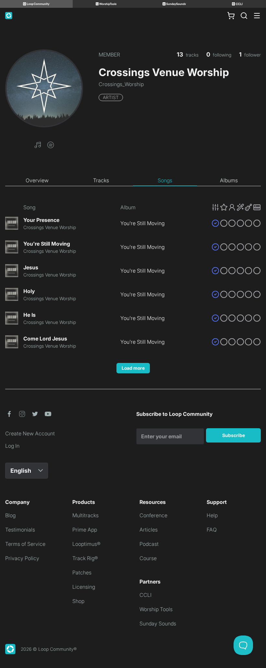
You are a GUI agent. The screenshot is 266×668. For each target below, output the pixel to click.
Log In (12, 446)
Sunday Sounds (157, 623)
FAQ (212, 529)
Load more (133, 368)
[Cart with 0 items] (231, 15)
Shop (78, 601)
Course (148, 558)
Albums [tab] (229, 180)
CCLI (145, 595)
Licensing (83, 587)
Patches (81, 572)
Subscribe (233, 435)
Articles (148, 529)
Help (212, 515)
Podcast (149, 544)
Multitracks (85, 515)
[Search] (244, 15)
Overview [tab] (37, 180)
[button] (38, 144)
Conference (153, 515)
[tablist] (133, 180)
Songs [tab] (165, 180)
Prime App (84, 529)
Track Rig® (85, 558)
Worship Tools (156, 609)
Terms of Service (25, 544)
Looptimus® (86, 544)
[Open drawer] (257, 15)
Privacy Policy (22, 558)
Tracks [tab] (101, 180)
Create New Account (30, 433)
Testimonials (20, 529)
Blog (10, 515)
